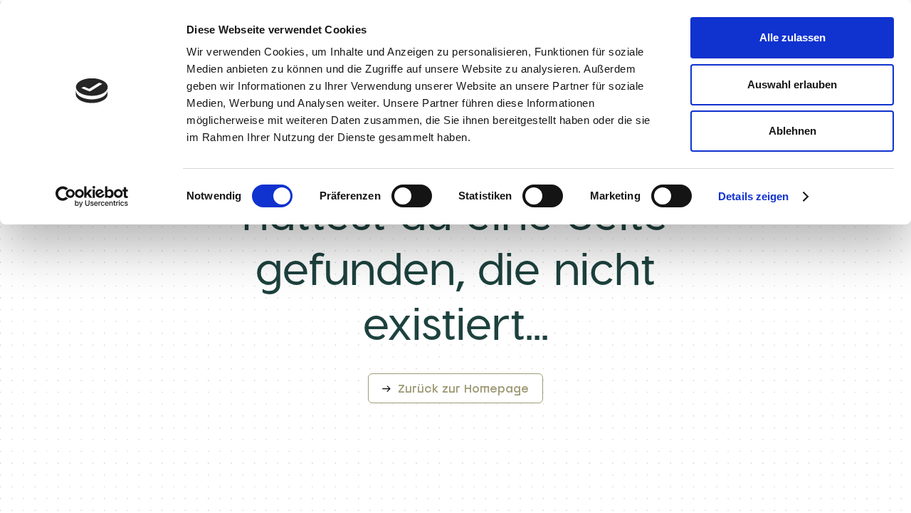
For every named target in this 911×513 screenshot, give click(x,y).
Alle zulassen (792, 37)
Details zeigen (753, 196)
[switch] (411, 196)
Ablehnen (792, 131)
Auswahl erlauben (792, 84)
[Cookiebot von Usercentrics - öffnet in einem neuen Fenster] (92, 196)
